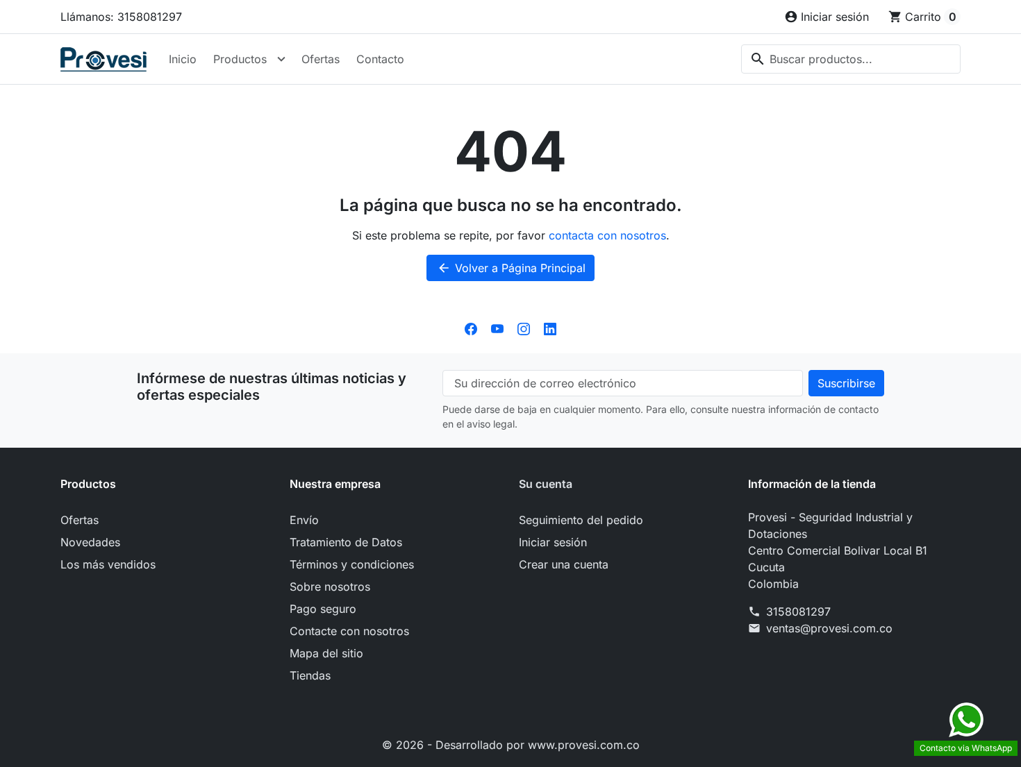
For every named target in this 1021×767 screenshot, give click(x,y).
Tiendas (310, 675)
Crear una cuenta (563, 564)
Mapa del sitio (326, 653)
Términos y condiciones (352, 564)
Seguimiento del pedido (581, 520)
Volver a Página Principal (511, 268)
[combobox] (851, 59)
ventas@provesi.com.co (829, 628)
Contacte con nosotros (349, 631)
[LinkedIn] (550, 328)
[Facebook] (471, 328)
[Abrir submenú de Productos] (281, 59)
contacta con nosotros (607, 235)
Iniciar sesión (553, 542)
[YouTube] (497, 328)
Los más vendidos (108, 564)
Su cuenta (545, 484)
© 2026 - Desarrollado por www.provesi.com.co (511, 745)
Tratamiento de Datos (346, 542)
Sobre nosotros (330, 586)
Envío (304, 520)
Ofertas (320, 59)
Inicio (183, 59)
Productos (240, 59)
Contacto (380, 59)
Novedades (90, 542)
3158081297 (798, 611)
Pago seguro (323, 609)
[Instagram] (524, 328)
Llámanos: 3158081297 (121, 17)
